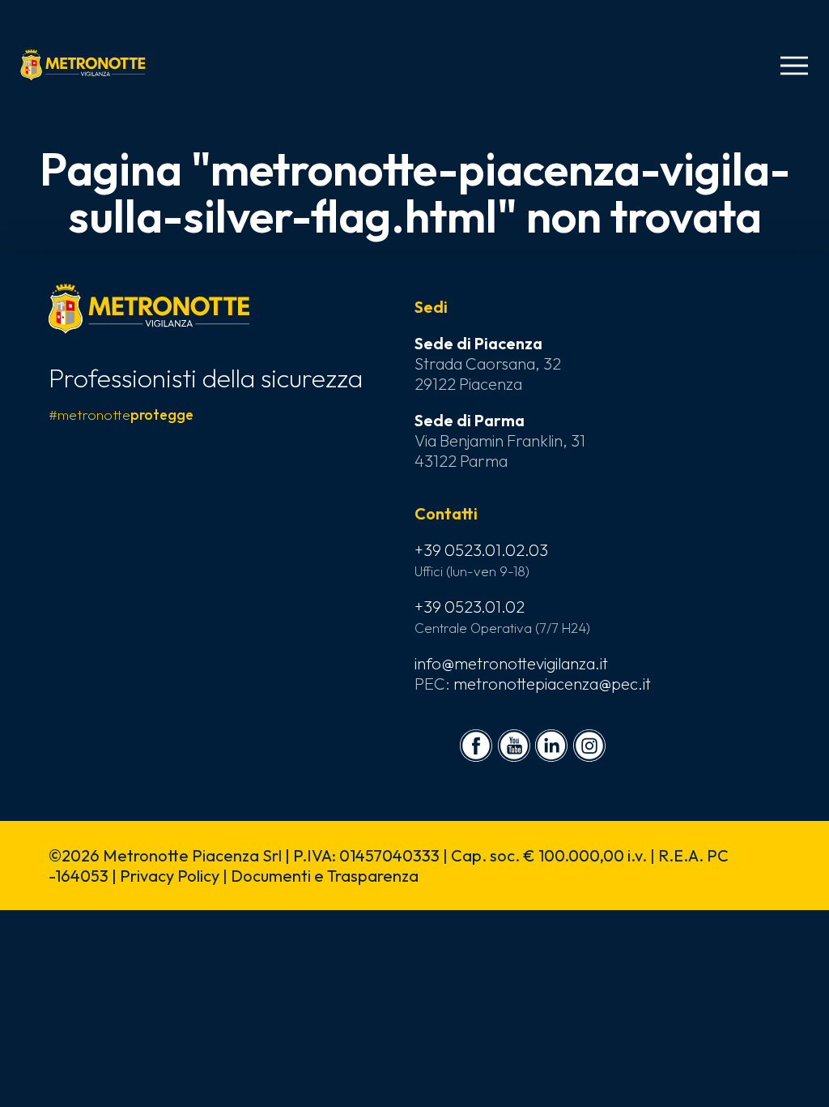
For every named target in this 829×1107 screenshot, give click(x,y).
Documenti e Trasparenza (325, 876)
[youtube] (514, 745)
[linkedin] (551, 745)
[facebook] (476, 745)
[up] (39, 1068)
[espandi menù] (794, 65)
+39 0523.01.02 (469, 606)
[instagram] (589, 745)
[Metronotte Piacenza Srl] (83, 65)
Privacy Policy (169, 876)
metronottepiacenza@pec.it (552, 683)
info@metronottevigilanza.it (511, 663)
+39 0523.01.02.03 (481, 550)
